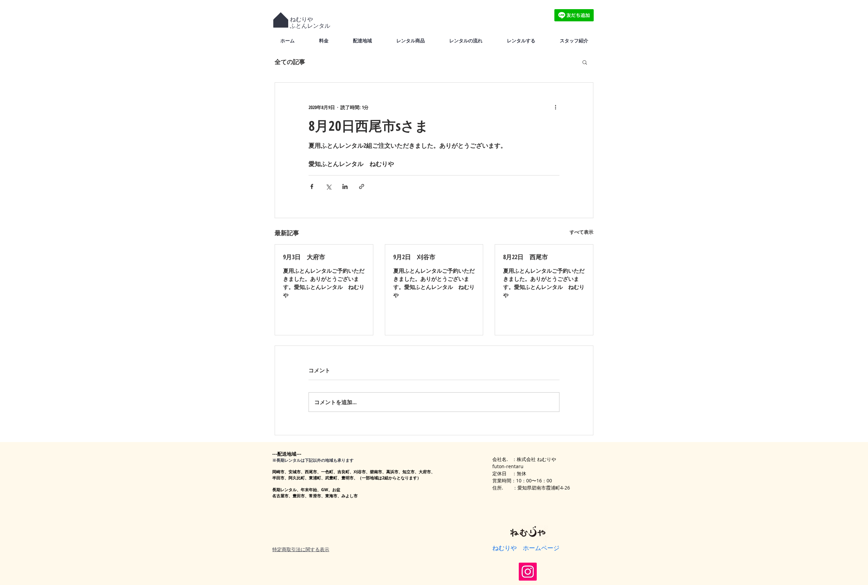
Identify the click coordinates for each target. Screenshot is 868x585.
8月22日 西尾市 (525, 257)
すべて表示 (581, 232)
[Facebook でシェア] (312, 186)
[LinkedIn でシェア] (345, 186)
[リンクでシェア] (361, 186)
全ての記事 (290, 62)
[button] (584, 62)
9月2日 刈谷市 (414, 257)
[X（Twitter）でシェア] (328, 186)
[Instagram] (528, 572)
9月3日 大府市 (304, 257)
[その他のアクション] (555, 107)
